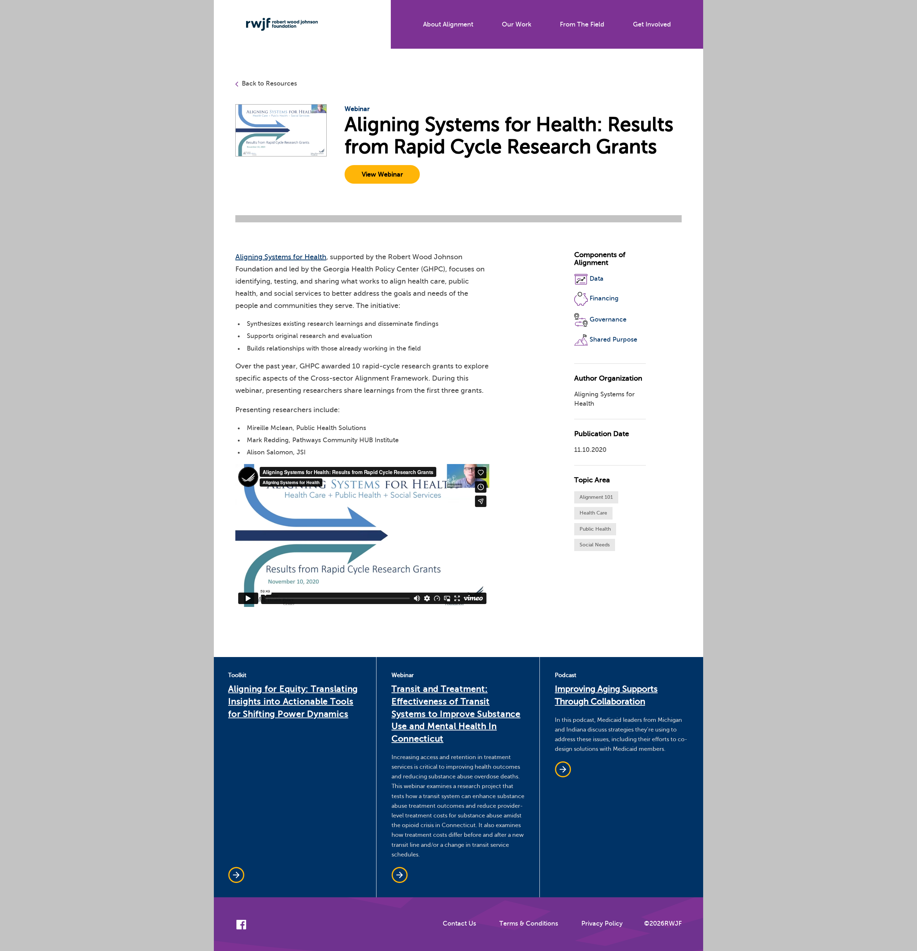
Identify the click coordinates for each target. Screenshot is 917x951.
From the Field (582, 24)
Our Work (516, 24)
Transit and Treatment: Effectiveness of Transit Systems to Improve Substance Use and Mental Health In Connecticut (456, 714)
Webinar (357, 108)
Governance (608, 319)
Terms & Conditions (528, 923)
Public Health (595, 529)
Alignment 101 (596, 497)
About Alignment (448, 24)
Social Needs (595, 544)
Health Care (593, 513)
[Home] (276, 24)
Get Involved (652, 24)
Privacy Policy (602, 923)
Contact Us (459, 923)
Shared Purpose (613, 339)
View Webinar (382, 174)
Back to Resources (269, 83)
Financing (604, 298)
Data (597, 279)
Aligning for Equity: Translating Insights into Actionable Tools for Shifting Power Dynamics (293, 701)
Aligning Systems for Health (280, 257)
